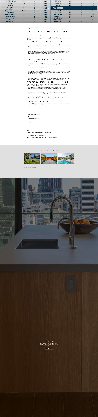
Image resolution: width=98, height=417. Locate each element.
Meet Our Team (41, 2)
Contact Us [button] (48, 348)
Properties (47, 2)
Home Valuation (60, 2)
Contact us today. (54, 137)
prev (25, 173)
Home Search (53, 2)
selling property (29, 28)
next (27, 173)
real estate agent (40, 51)
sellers (29, 39)
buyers (69, 38)
